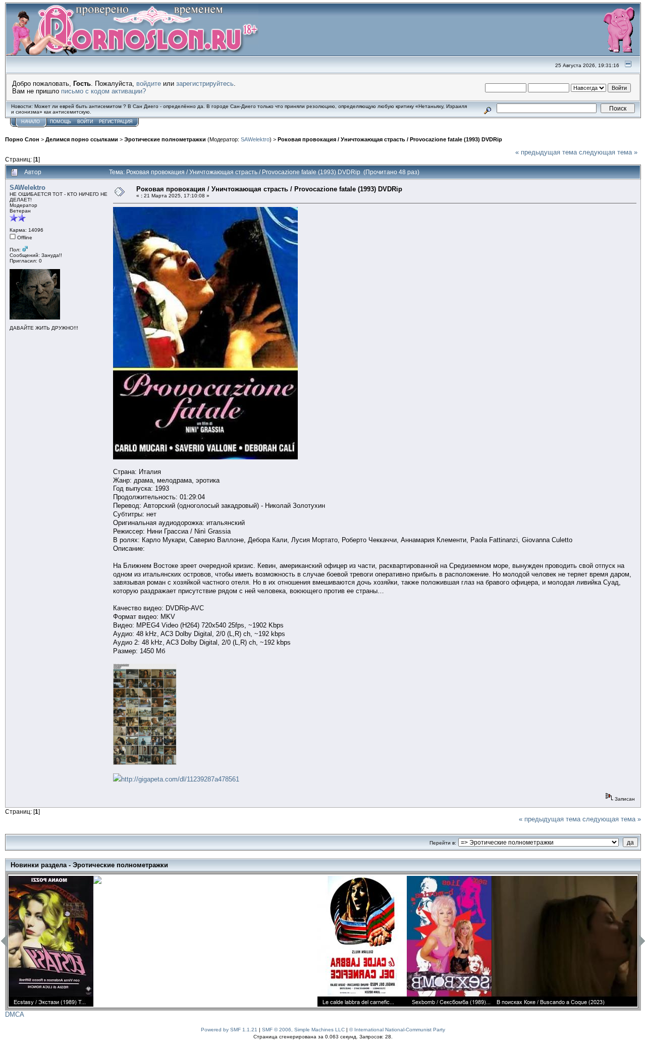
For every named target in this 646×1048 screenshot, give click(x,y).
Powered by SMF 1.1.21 (229, 1029)
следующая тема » (608, 152)
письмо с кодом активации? (103, 91)
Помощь (60, 121)
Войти (85, 121)
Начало (30, 121)
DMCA (14, 1014)
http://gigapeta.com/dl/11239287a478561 (180, 779)
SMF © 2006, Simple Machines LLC (303, 1029)
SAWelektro (255, 139)
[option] (51, 941)
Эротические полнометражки (165, 139)
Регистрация (116, 121)
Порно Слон (22, 139)
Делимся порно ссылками (81, 139)
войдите (148, 83)
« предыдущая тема (546, 152)
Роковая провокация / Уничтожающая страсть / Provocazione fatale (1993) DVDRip (390, 139)
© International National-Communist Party (397, 1029)
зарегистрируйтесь (205, 83)
